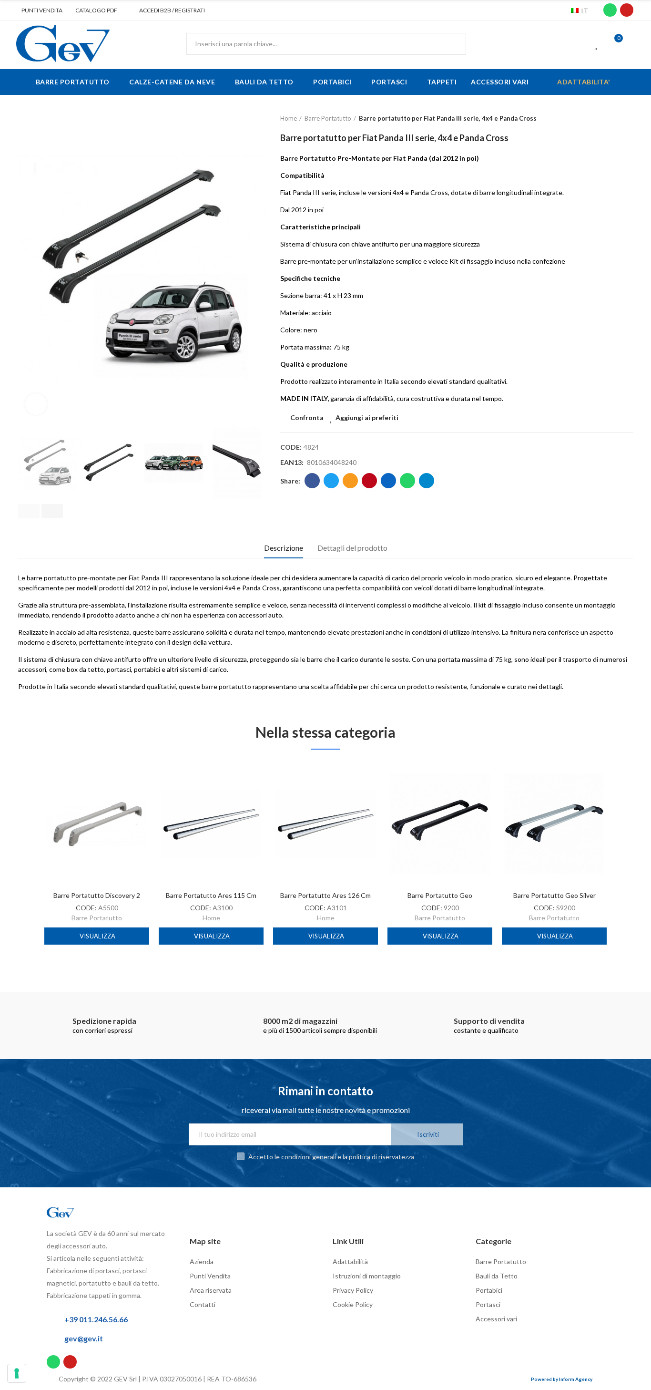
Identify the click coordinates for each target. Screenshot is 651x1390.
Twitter (331, 480)
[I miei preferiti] (597, 44)
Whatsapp (407, 480)
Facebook (312, 480)
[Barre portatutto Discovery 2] (97, 824)
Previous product (602, 119)
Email (350, 480)
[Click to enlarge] (36, 404)
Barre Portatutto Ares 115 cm (211, 895)
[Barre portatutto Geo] (440, 824)
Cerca (451, 44)
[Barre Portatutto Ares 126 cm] (325, 824)
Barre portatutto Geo (439, 895)
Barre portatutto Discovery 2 (96, 895)
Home (211, 918)
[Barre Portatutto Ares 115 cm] (211, 824)
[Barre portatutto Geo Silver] (554, 824)
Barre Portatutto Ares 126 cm (325, 895)
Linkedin (388, 480)
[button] (38, 10)
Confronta (307, 417)
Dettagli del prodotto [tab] (352, 547)
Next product (626, 119)
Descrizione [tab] (283, 547)
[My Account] (632, 44)
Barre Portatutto (96, 918)
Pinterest (369, 480)
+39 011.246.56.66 (96, 1319)
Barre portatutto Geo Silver (554, 895)
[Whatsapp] (610, 10)
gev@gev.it (83, 1338)
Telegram (426, 480)
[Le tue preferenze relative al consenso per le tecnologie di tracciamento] (17, 1373)
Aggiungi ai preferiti (367, 417)
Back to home (614, 119)
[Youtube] (626, 10)
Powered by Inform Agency (561, 1379)
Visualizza (97, 936)
